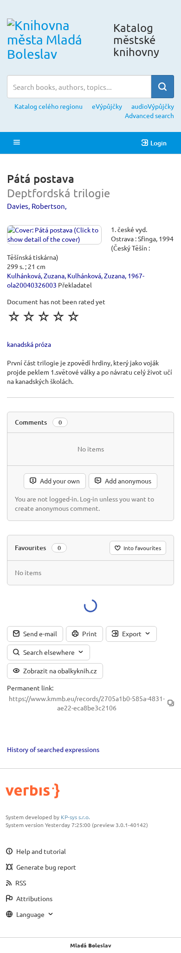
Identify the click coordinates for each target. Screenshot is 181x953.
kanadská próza (29, 344)
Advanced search (149, 115)
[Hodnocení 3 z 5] (44, 316)
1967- (136, 275)
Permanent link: (30, 687)
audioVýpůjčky (152, 106)
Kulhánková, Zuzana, (36, 275)
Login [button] (158, 142)
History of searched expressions (53, 749)
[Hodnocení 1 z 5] (14, 316)
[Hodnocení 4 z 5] (58, 316)
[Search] (162, 86)
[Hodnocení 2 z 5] (29, 316)
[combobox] (79, 86)
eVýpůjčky (107, 106)
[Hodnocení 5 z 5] (73, 316)
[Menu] (17, 143)
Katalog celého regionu (48, 106)
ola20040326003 (32, 285)
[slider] (43, 316)
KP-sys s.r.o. (75, 817)
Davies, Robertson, (37, 205)
